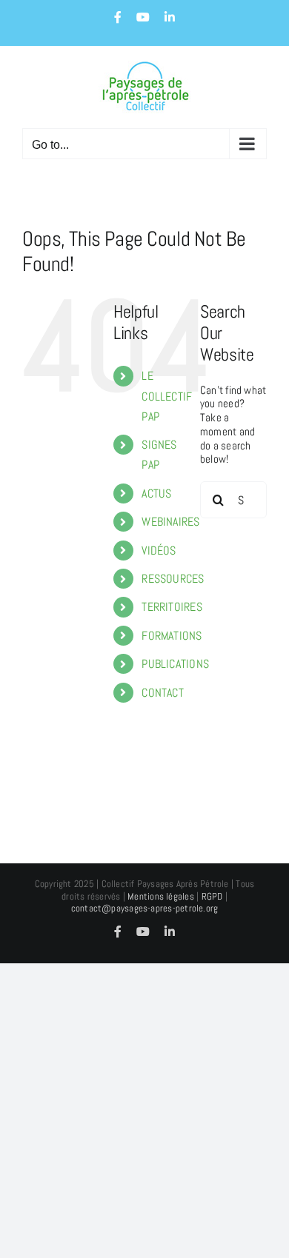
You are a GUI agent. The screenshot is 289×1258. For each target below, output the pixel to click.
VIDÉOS (159, 550)
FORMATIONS (172, 635)
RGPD (212, 896)
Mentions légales (160, 896)
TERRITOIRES (172, 607)
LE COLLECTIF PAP (167, 396)
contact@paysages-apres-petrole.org (145, 908)
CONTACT (163, 692)
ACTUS (156, 493)
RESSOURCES (173, 578)
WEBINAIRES (170, 521)
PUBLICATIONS (175, 664)
